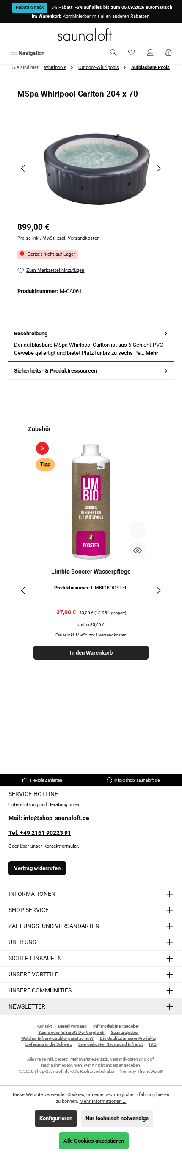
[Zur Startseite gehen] (91, 34)
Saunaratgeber (125, 1032)
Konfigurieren (55, 1118)
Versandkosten (124, 1059)
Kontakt (44, 1026)
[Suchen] (113, 53)
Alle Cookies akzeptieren (93, 1141)
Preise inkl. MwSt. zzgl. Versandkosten (58, 238)
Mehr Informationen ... (103, 1101)
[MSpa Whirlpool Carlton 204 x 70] (91, 168)
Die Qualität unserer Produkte (128, 1038)
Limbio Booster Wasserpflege (91, 571)
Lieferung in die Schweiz (48, 1044)
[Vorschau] (137, 550)
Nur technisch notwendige (117, 1118)
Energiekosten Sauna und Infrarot (110, 1044)
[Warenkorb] (168, 53)
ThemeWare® (150, 1071)
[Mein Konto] (150, 53)
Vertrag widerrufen (37, 868)
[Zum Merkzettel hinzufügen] (137, 530)
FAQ (153, 1044)
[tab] (91, 343)
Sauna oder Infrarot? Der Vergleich (71, 1032)
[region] (91, 168)
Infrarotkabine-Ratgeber (116, 1026)
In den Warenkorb (91, 652)
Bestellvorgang (72, 1026)
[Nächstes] (158, 168)
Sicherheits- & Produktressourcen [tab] (55, 371)
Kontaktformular (61, 846)
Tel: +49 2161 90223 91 (39, 833)
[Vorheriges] (23, 168)
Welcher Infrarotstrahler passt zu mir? (57, 1038)
